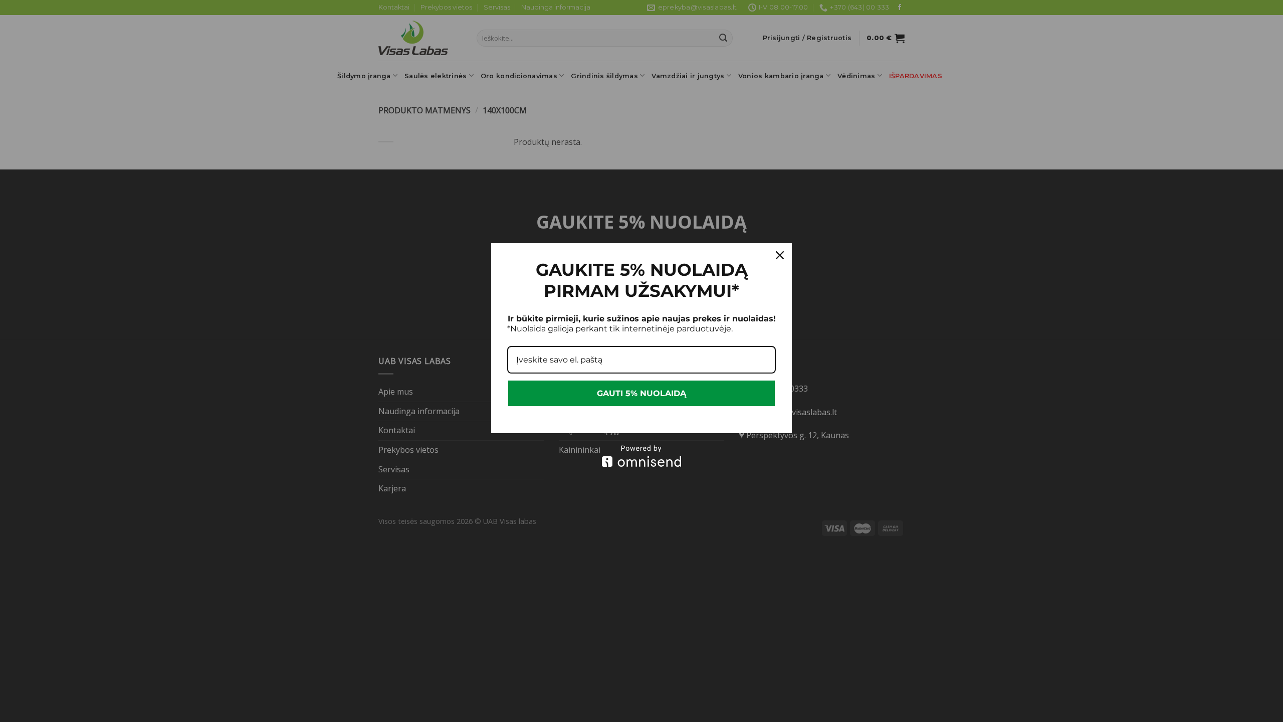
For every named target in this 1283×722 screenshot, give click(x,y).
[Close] (780, 255)
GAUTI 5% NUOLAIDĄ (641, 393)
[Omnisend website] (641, 456)
